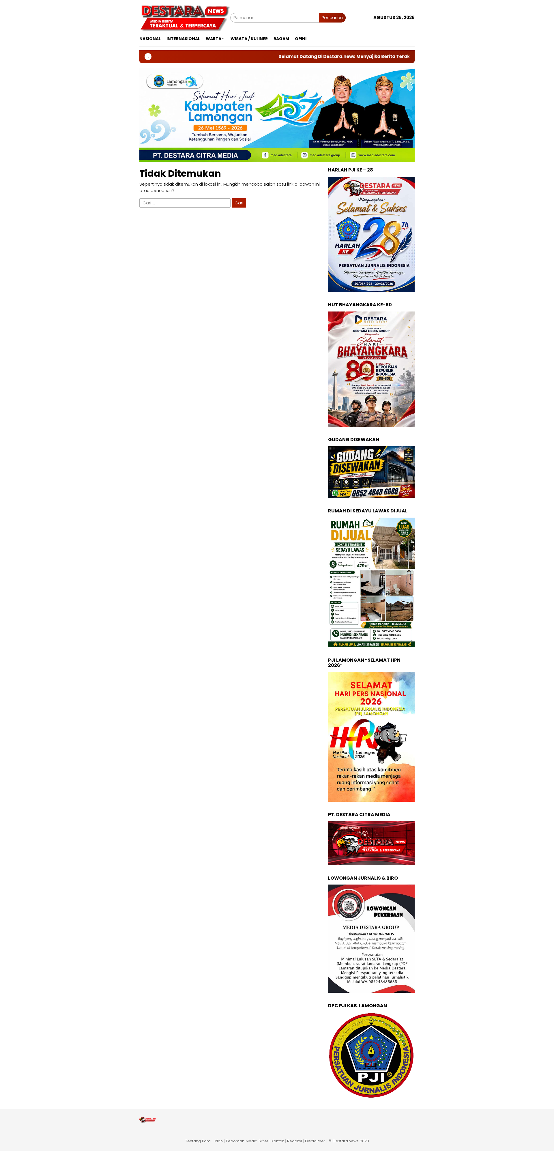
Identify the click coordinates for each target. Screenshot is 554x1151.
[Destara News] (184, 17)
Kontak (278, 1141)
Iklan (218, 1141)
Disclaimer (315, 1141)
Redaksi (294, 1141)
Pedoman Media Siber (247, 1141)
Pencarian (332, 17)
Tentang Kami (198, 1141)
